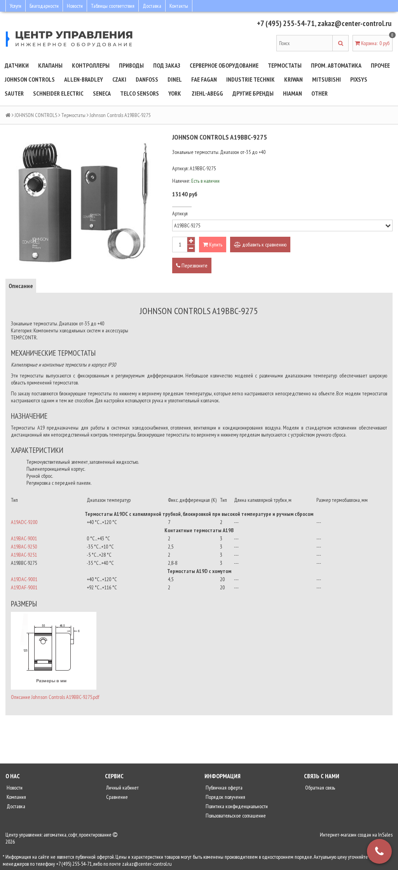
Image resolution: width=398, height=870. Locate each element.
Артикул (180, 213)
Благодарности (44, 5)
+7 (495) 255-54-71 (286, 23)
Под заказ (166, 65)
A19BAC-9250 (24, 546)
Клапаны (50, 65)
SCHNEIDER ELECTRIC (58, 93)
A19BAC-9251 (24, 554)
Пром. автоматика (336, 65)
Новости (75, 5)
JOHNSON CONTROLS (30, 79)
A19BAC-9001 (24, 538)
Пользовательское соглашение (235, 815)
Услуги (15, 5)
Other (319, 93)
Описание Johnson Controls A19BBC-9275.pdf (55, 697)
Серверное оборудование (224, 65)
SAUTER (14, 93)
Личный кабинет (122, 787)
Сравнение (116, 796)
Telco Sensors (139, 93)
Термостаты (285, 65)
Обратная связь (319, 787)
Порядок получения (224, 796)
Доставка (152, 5)
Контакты (178, 5)
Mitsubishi (326, 79)
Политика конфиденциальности (236, 806)
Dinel (175, 79)
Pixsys (358, 79)
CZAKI (119, 79)
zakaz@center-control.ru (354, 23)
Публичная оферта (223, 787)
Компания (15, 796)
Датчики (17, 65)
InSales (385, 834)
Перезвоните (194, 265)
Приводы (131, 65)
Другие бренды (253, 93)
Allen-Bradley (83, 79)
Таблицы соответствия (112, 5)
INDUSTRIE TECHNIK (250, 79)
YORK (174, 93)
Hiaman (292, 93)
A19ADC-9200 (24, 522)
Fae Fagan (204, 79)
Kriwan (293, 79)
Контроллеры (91, 65)
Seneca (102, 93)
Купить (215, 244)
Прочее (380, 65)
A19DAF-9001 (24, 587)
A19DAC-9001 (24, 579)
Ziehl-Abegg (207, 93)
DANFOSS (147, 79)
